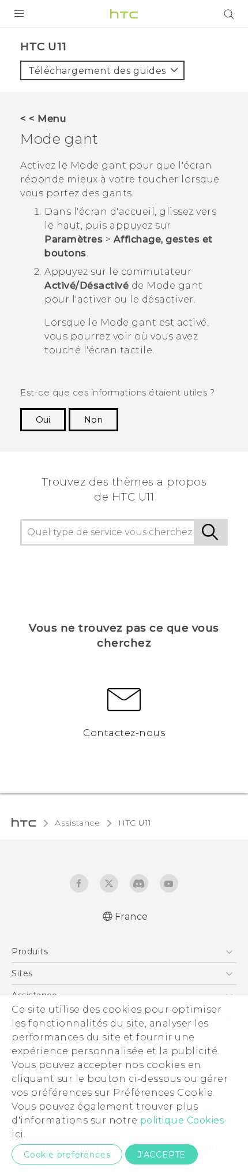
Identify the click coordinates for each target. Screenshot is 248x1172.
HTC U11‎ (135, 823)
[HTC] (124, 14)
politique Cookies (182, 1120)
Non (93, 420)
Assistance (77, 823)
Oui (43, 420)
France (131, 916)
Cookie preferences (67, 1154)
